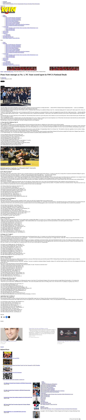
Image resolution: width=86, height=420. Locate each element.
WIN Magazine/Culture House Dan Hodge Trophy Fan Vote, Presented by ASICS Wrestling (21, 365)
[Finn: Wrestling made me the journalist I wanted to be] (7, 378)
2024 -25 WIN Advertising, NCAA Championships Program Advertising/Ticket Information (21, 3)
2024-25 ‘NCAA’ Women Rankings (13, 22)
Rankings (5, 16)
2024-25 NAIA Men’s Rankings (12, 21)
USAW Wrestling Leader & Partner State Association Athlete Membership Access (22, 27)
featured (2, 346)
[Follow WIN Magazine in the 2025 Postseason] (7, 371)
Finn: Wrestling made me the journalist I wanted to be (13, 379)
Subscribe (5, 1)
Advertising (8, 34)
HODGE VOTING (7, 2)
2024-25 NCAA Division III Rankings (13, 19)
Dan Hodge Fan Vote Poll (8, 36)
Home (4, 15)
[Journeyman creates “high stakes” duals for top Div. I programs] (71, 334)
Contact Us (5, 33)
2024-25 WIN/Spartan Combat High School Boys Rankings (17, 24)
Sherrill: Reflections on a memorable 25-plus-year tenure (15, 411)
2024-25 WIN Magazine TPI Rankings (13, 17)
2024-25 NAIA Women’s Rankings (13, 23)
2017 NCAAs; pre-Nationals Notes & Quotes (8, 341)
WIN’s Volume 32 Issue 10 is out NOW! (11, 358)
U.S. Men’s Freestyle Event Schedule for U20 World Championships (17, 390)
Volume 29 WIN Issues (10, 30)
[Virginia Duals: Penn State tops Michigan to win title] (43, 333)
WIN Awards (5, 31)
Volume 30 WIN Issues (10, 28)
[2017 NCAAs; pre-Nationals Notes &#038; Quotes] (14, 334)
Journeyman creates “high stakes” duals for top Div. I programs (68, 341)
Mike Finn (4, 77)
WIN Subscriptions (7, 35)
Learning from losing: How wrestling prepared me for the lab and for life (18, 397)
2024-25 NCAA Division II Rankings (13, 18)
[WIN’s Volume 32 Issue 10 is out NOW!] (7, 357)
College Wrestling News (8, 71)
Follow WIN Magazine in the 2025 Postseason (12, 372)
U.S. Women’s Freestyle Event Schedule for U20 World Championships (18, 383)
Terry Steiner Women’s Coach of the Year (11, 38)
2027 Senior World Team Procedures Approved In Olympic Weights (17, 404)
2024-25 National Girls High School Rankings (15, 25)
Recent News (5, 32)
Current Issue (5, 26)
